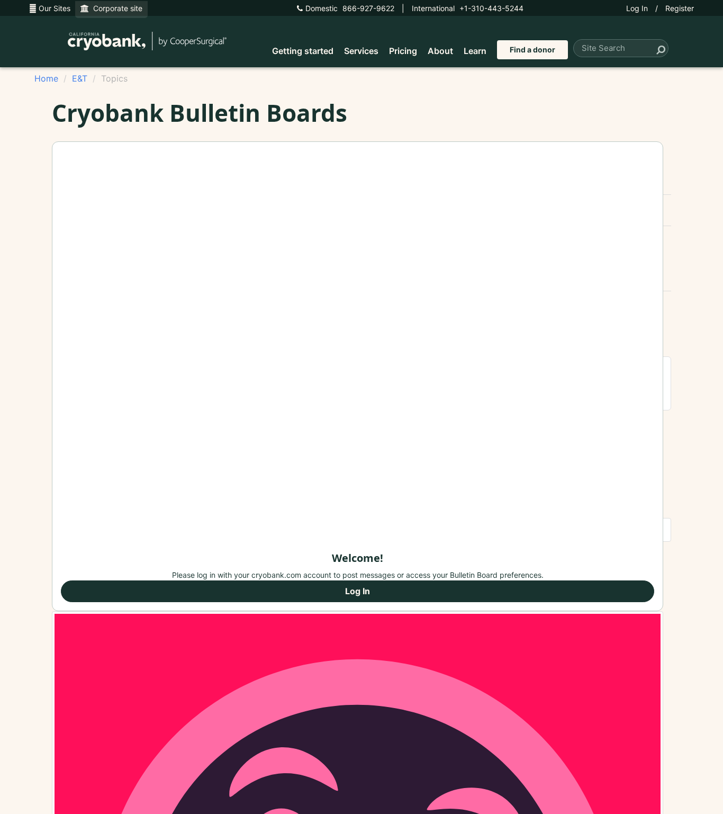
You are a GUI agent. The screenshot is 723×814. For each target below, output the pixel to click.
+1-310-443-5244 (467, 8)
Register (679, 8)
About (440, 51)
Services (361, 51)
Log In (637, 8)
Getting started (302, 51)
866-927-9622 (349, 8)
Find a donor (532, 49)
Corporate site (115, 8)
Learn (475, 51)
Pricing (403, 51)
